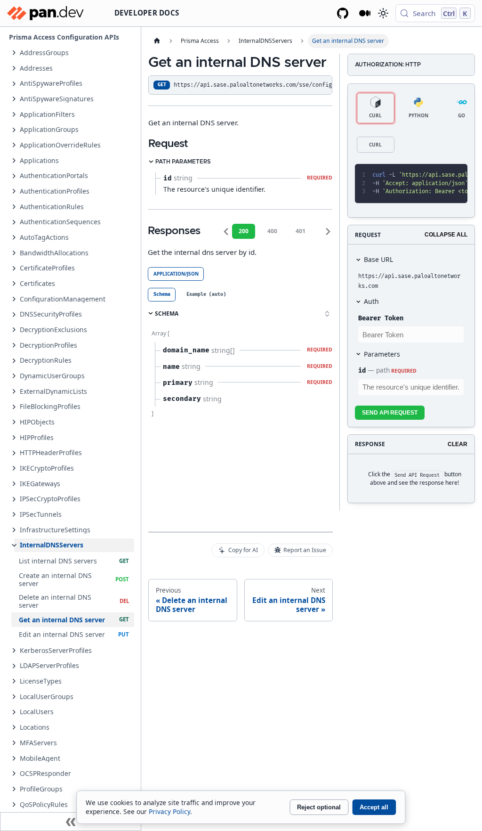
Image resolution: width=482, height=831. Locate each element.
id (362, 371)
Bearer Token (380, 318)
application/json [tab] (176, 273)
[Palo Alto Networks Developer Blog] (365, 13)
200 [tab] (244, 231)
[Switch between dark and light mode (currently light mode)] (383, 13)
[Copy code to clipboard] (440, 175)
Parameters (382, 354)
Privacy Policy (169, 811)
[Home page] (156, 41)
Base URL (378, 259)
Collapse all (446, 234)
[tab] (162, 294)
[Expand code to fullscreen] (456, 175)
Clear (457, 444)
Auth (371, 301)
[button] (74, 52)
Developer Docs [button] (146, 12)
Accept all (374, 807)
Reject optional (319, 807)
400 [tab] (272, 231)
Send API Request (390, 412)
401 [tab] (300, 231)
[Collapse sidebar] (70, 821)
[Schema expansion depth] (327, 314)
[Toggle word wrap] (423, 175)
